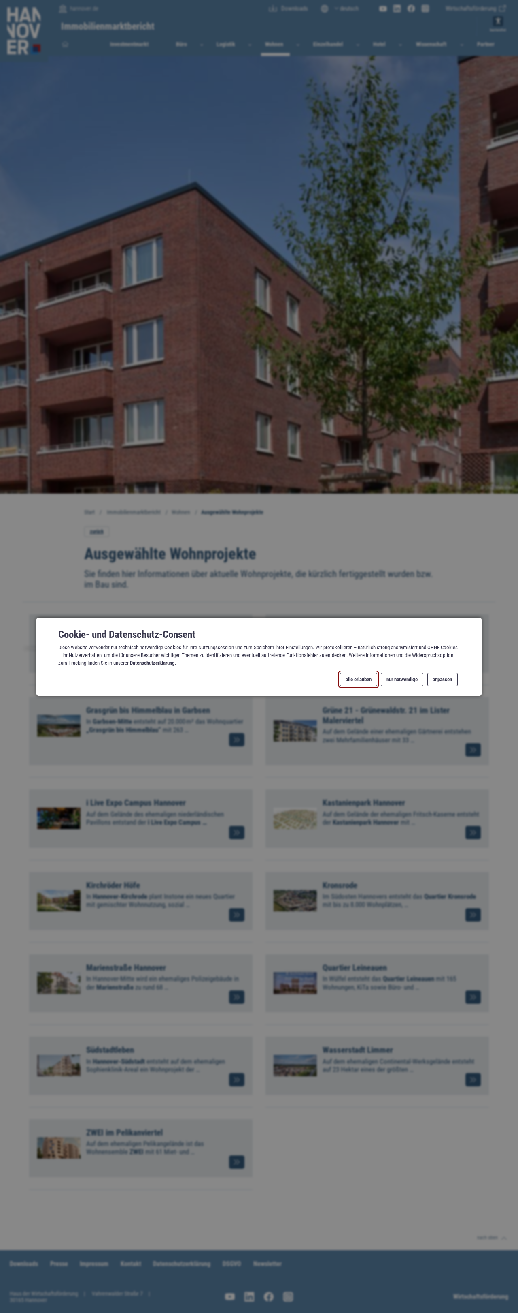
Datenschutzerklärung (152, 663)
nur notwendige (402, 679)
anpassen (442, 679)
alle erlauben (359, 679)
